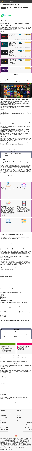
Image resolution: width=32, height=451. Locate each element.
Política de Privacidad (3, 420)
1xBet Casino (19, 417)
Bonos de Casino (20, 1)
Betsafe (6, 153)
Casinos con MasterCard (28, 429)
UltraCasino (18, 415)
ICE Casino (18, 420)
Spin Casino (2, 384)
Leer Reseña (20, 43)
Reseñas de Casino (3, 424)
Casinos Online (6, 1)
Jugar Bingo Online (29, 424)
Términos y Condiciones (4, 417)
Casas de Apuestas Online (4, 431)
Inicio (1, 4)
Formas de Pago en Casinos (4, 427)
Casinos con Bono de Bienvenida (27, 427)
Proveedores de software (4, 432)
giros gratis (17, 363)
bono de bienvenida (12, 363)
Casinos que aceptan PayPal (27, 431)
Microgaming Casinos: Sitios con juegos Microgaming (11, 4)
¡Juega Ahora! (27, 34)
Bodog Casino (19, 413)
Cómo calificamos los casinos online (5, 413)
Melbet (6, 156)
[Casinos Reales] (1, 2)
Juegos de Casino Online (4, 429)
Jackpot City (2, 370)
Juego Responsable (3, 415)
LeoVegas (6, 155)
